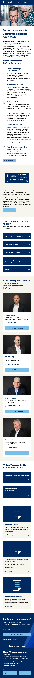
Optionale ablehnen (10, 673)
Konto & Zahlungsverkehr (17, 236)
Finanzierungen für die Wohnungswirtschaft (17, 261)
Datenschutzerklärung (9, 665)
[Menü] (18, 2)
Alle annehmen (24, 673)
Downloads (17, 269)
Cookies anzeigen (8, 670)
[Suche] (22, 2)
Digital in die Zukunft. (17, 522)
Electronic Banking (17, 244)
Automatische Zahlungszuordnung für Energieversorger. (17, 557)
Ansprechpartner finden (10, 639)
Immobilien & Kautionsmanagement (17, 477)
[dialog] (17, 663)
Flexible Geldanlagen (17, 252)
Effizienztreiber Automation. (17, 593)
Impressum (6, 666)
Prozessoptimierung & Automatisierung (17, 492)
